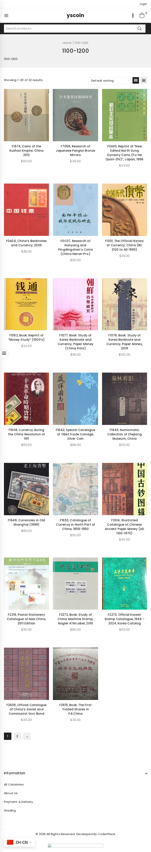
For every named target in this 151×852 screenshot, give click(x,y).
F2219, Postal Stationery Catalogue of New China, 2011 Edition (26, 619)
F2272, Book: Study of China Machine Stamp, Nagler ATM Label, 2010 (75, 619)
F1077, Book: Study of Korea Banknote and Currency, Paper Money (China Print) (75, 341)
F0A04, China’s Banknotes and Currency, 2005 (26, 243)
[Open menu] (133, 15)
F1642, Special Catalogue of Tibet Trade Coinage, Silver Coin (75, 434)
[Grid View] (136, 80)
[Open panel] (8, 15)
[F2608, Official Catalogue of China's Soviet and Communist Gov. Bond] (26, 674)
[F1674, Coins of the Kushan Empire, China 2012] (26, 115)
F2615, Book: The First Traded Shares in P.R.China (75, 709)
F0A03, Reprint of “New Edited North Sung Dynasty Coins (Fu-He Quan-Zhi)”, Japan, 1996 (125, 152)
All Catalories (14, 784)
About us (11, 793)
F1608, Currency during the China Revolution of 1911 (26, 434)
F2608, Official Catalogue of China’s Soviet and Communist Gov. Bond (26, 709)
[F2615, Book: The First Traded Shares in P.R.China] (75, 674)
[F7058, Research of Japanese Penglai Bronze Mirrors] (75, 115)
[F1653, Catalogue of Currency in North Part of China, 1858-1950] (75, 489)
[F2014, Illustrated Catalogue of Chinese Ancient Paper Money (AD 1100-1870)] (124, 489)
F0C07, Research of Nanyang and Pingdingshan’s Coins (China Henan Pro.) (75, 247)
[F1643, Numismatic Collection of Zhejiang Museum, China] (124, 399)
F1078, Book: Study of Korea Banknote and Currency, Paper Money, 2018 (124, 341)
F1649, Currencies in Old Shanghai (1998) (26, 522)
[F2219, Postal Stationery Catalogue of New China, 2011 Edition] (26, 584)
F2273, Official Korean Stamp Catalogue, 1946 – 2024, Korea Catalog (125, 619)
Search (139, 28)
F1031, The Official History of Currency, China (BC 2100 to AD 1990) (124, 245)
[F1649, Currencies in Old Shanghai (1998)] (26, 489)
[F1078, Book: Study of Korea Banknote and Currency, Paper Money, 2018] (124, 304)
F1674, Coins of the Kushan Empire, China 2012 (26, 150)
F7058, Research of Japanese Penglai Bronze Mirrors (75, 150)
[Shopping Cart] (142, 15)
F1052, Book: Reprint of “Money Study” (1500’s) (26, 337)
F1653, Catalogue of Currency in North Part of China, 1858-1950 (75, 524)
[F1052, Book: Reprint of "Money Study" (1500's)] (26, 304)
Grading (10, 810)
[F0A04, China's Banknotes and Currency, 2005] (26, 210)
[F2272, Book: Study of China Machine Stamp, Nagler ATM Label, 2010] (75, 584)
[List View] (144, 80)
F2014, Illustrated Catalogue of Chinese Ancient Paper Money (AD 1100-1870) (124, 526)
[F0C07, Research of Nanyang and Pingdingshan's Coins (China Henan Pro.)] (75, 210)
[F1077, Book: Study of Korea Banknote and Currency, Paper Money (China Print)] (75, 304)
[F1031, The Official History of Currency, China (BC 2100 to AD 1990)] (124, 210)
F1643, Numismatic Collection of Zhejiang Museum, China (124, 434)
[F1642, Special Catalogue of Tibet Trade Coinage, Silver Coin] (75, 399)
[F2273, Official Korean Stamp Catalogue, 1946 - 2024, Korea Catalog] (124, 584)
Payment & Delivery (18, 802)
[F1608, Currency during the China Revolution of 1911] (26, 399)
